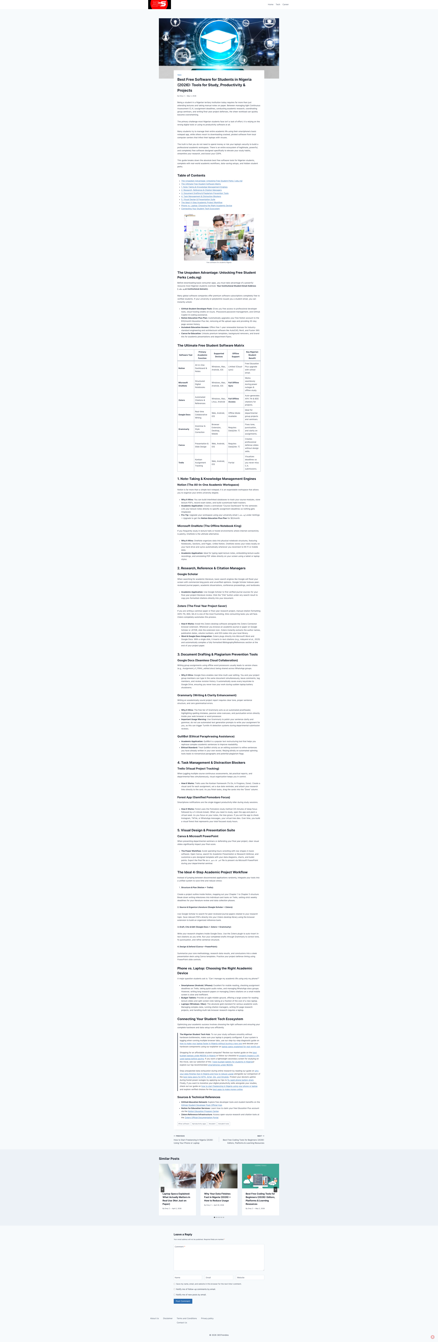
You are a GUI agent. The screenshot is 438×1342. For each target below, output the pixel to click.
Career (286, 4)
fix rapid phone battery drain (240, 1080)
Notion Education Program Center (203, 1111)
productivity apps (199, 1124)
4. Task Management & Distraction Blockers (201, 196)
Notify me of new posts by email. (191, 1295)
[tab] (214, 1217)
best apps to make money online (228, 1089)
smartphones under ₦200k (220, 1065)
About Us (154, 1318)
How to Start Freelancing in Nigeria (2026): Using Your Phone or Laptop (193, 1139)
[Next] (275, 1189)
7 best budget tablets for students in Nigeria (232, 1062)
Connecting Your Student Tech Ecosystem (200, 209)
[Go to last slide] (162, 1189)
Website (240, 1277)
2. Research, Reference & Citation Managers (201, 190)
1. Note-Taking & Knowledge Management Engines (204, 187)
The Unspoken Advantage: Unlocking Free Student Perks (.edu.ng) (211, 181)
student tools (223, 1124)
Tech (278, 4)
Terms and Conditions (187, 1318)
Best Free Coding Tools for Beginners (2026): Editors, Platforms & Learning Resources (243, 1139)
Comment (180, 1247)
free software (183, 1124)
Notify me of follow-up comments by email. (196, 1289)
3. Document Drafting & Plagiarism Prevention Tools (205, 193)
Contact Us (182, 1322)
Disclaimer (168, 1318)
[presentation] (177, 1176)
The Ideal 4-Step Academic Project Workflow (201, 202)
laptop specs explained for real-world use (241, 1047)
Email (208, 1277)
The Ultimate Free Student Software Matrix (201, 184)
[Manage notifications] (432, 1337)
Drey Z (182, 96)
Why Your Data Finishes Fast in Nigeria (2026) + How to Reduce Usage (217, 1197)
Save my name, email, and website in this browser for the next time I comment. (209, 1284)
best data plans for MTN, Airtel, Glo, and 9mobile (206, 1077)
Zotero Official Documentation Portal (201, 1117)
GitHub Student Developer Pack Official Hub (201, 1105)
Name (177, 1277)
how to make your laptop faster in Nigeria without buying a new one (211, 1043)
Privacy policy (207, 1318)
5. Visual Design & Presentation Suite (198, 199)
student (212, 1124)
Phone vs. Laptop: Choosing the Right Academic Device (206, 205)
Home (270, 4)
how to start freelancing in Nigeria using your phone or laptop (229, 1086)
